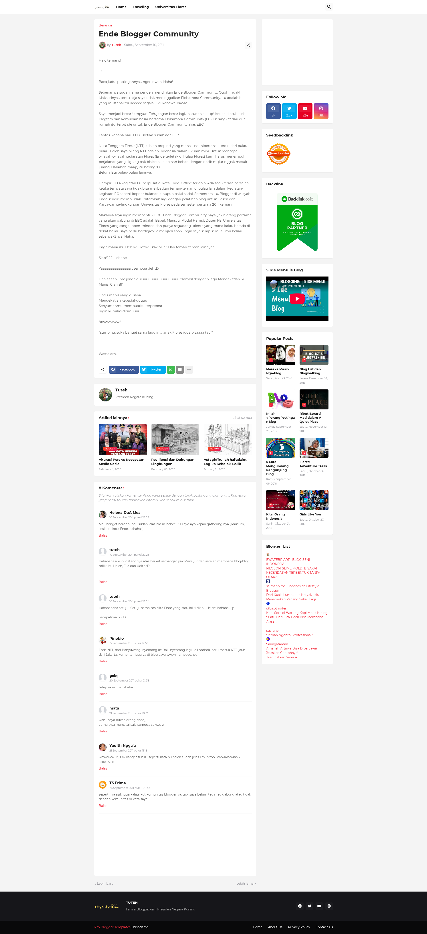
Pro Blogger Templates (112, 927)
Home (121, 7)
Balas (103, 535)
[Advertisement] (299, 51)
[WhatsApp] (171, 370)
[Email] (180, 370)
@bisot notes (276, 608)
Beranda (105, 25)
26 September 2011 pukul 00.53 (129, 788)
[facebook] (300, 906)
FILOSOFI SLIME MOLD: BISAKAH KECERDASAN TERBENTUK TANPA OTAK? (293, 572)
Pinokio (116, 638)
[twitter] (309, 906)
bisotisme (140, 927)
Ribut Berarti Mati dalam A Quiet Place (310, 418)
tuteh (114, 550)
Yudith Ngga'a (122, 746)
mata (114, 708)
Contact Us (324, 927)
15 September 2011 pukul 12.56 (128, 643)
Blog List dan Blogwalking (310, 371)
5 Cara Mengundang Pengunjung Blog (277, 468)
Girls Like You (310, 514)
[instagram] (329, 906)
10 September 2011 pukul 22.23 (129, 517)
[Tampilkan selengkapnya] (189, 370)
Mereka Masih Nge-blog (277, 371)
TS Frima (117, 783)
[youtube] (319, 906)
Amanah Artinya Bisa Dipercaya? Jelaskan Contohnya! (291, 650)
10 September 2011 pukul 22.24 (129, 601)
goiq (113, 676)
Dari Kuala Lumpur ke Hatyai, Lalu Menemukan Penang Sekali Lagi (292, 597)
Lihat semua (242, 417)
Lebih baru (105, 884)
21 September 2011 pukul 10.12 (128, 713)
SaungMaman (277, 644)
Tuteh (121, 390)
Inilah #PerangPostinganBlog (280, 418)
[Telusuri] (329, 7)
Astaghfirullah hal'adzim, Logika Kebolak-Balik (225, 461)
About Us (275, 927)
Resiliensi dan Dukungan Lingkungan (172, 461)
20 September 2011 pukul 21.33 (129, 680)
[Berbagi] (248, 45)
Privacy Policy (299, 927)
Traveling (141, 7)
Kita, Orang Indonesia (275, 516)
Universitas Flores (170, 7)
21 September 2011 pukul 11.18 (128, 750)
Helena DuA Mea (125, 513)
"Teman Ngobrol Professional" (289, 635)
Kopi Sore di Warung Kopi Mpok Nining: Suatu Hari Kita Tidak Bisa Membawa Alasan (297, 617)
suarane (272, 631)
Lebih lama (245, 884)
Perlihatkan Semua (282, 657)
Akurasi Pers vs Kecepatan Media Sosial (121, 461)
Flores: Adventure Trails (313, 464)
